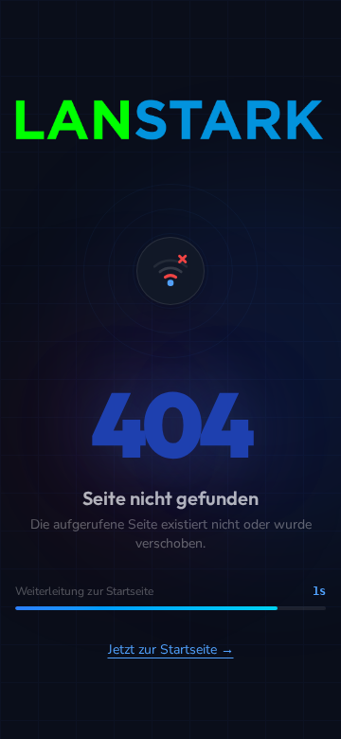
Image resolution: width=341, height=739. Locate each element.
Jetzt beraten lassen (111, 586)
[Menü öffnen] (314, 30)
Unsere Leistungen (108, 651)
